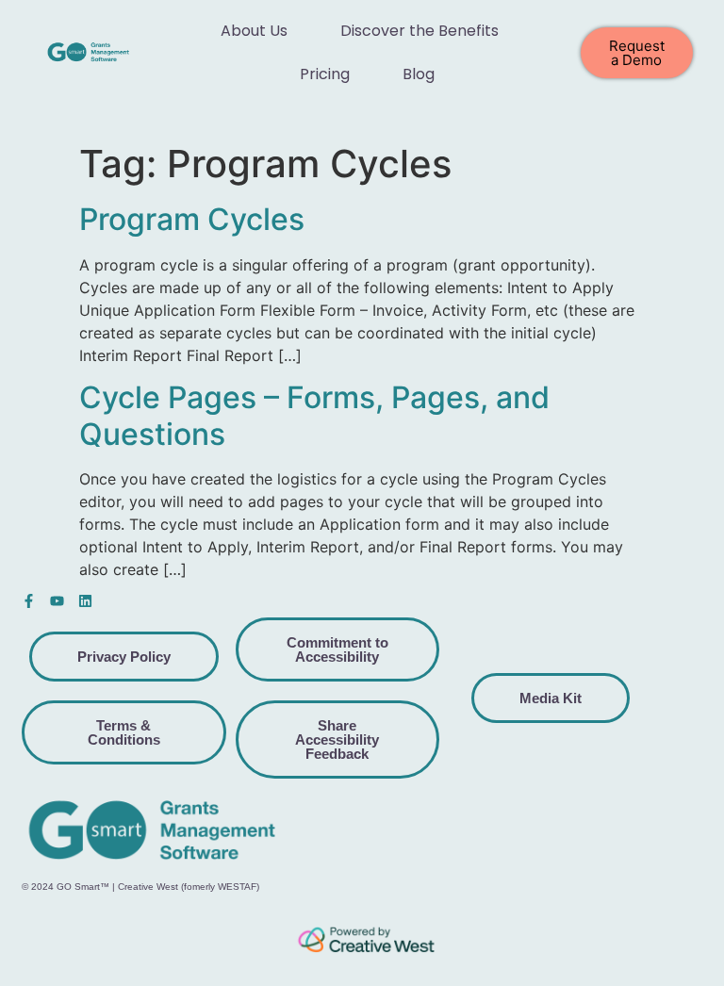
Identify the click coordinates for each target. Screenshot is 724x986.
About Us (254, 30)
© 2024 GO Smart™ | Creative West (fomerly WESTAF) (140, 886)
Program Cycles (191, 219)
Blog (419, 74)
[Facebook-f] (29, 601)
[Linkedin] (85, 601)
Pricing (325, 74)
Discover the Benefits (419, 30)
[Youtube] (57, 601)
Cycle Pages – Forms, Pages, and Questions (314, 415)
